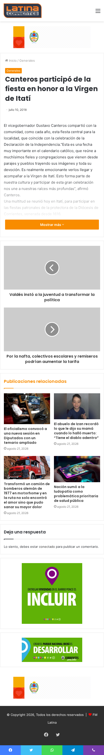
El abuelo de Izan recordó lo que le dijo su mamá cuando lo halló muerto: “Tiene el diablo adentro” (76, 430)
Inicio (12, 60)
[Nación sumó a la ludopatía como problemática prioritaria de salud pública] (77, 469)
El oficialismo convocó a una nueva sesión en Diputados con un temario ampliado (25, 435)
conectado (47, 547)
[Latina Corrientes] (23, 10)
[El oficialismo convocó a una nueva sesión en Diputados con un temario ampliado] (27, 408)
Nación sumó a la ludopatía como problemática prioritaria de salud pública (76, 493)
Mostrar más (51, 225)
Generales (27, 60)
